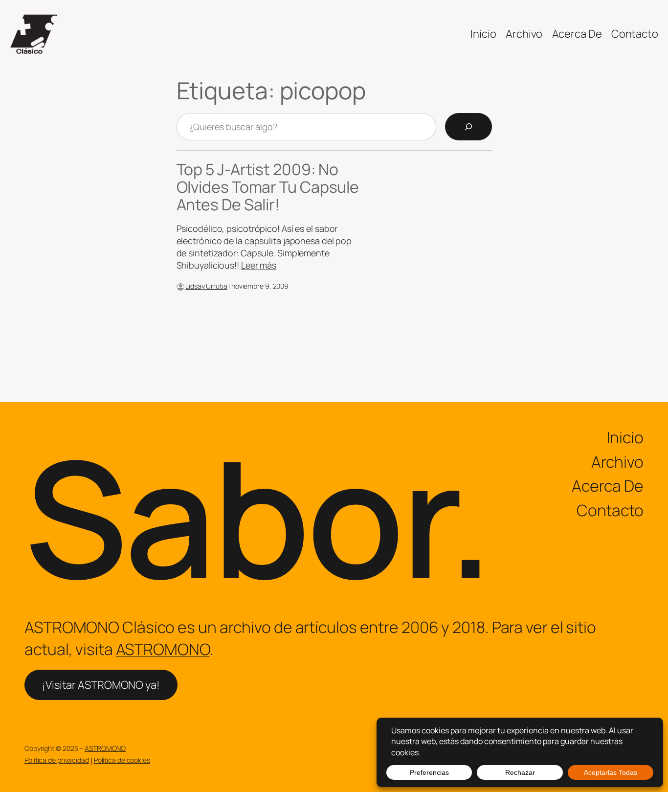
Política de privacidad (56, 760)
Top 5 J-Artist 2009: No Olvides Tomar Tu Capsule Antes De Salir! (268, 186)
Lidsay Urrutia (206, 286)
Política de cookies (122, 760)
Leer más (258, 265)
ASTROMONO (163, 649)
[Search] (468, 126)
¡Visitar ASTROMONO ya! (101, 685)
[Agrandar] (172, 296)
